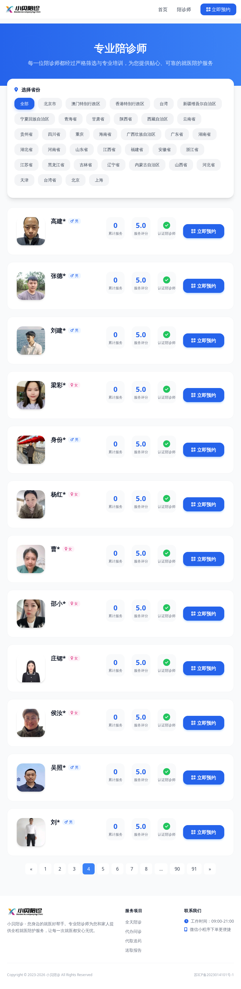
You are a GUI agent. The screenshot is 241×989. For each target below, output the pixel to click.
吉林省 (86, 164)
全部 (24, 103)
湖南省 (204, 134)
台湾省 (50, 180)
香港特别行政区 (130, 103)
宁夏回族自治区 (34, 119)
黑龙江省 (56, 164)
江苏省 (26, 164)
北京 (75, 180)
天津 (24, 180)
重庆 (80, 134)
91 (194, 869)
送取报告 (133, 950)
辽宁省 (113, 164)
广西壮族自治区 (141, 134)
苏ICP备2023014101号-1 (214, 975)
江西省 (109, 149)
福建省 (137, 149)
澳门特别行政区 (85, 103)
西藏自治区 (157, 119)
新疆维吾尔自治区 (199, 103)
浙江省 (192, 149)
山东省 (82, 149)
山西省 (181, 164)
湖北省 (26, 149)
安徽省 (164, 149)
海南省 (105, 134)
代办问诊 (133, 931)
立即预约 (221, 9)
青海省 (70, 119)
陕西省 (126, 119)
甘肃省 (98, 119)
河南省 (54, 149)
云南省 (189, 119)
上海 (99, 180)
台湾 (164, 103)
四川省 (54, 134)
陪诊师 (184, 9)
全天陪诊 (133, 922)
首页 (163, 9)
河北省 (208, 164)
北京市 (50, 103)
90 (177, 869)
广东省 (177, 134)
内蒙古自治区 (147, 164)
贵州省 (26, 134)
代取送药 (133, 940)
